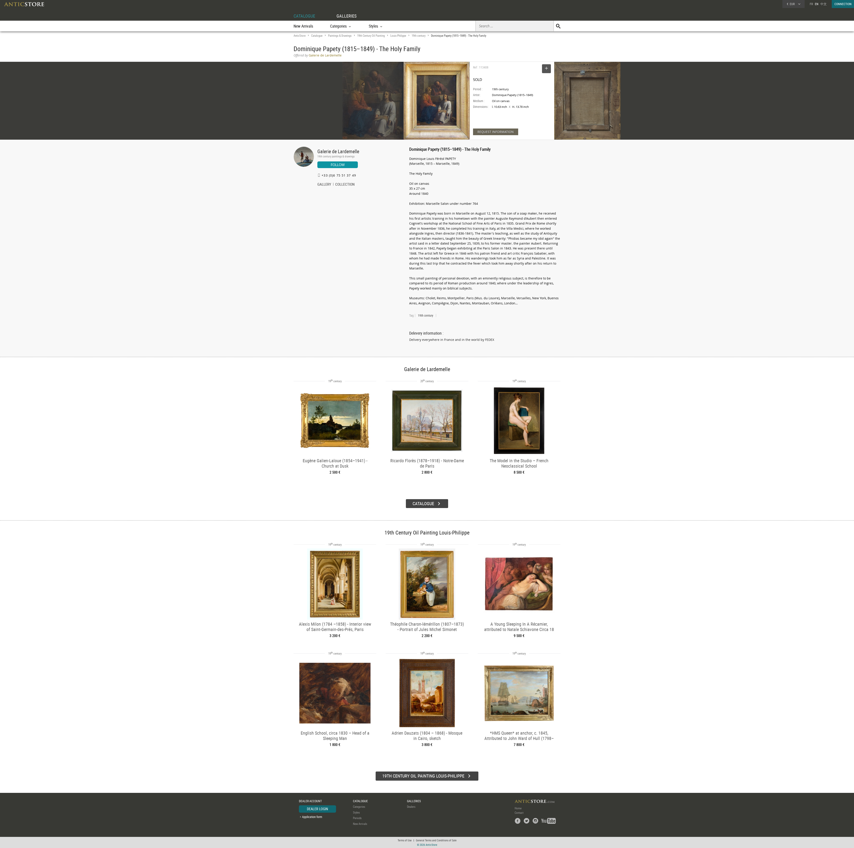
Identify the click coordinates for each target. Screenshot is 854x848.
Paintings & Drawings (340, 36)
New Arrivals (303, 26)
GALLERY (324, 185)
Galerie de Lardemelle (338, 151)
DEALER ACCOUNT (310, 801)
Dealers (411, 807)
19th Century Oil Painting (371, 36)
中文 (823, 4)
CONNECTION (843, 4)
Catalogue (316, 36)
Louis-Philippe (398, 36)
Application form (312, 817)
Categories (359, 807)
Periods (357, 818)
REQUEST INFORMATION (495, 132)
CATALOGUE (304, 16)
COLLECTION (345, 185)
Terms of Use (405, 840)
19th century (418, 36)
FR (811, 4)
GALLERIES (346, 16)
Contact (519, 813)
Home (518, 808)
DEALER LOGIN (317, 808)
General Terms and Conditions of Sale (436, 840)
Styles (356, 812)
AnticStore (300, 36)
